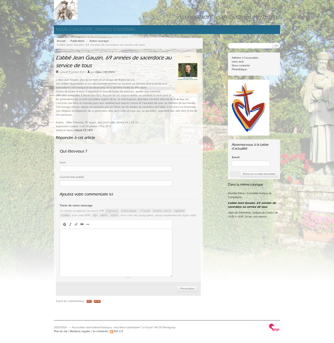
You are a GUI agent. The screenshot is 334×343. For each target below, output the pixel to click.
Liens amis (238, 62)
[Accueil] (80, 9)
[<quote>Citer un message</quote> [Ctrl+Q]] (82, 224)
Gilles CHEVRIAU (105, 72)
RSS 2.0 (118, 331)
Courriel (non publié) (72, 177)
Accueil (61, 41)
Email (235, 157)
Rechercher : (235, 40)
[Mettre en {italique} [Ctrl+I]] (70, 224)
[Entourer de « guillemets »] (88, 224)
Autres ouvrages (99, 41)
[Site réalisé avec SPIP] (274, 328)
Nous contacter (74, 30)
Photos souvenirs (115, 30)
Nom (63, 163)
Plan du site (60, 331)
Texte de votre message (76, 206)
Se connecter (100, 331)
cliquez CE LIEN (83, 130)
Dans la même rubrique (245, 185)
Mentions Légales (80, 331)
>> (276, 45)
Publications (77, 41)
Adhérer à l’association (245, 58)
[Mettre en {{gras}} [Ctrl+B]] (64, 224)
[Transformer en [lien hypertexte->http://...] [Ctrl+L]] (76, 224)
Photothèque (239, 70)
